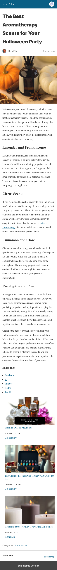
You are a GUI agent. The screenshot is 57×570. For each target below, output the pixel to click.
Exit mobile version (28, 565)
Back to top (49, 557)
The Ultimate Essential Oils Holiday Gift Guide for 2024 (29, 477)
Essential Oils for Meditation (18, 427)
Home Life (10, 536)
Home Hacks (20, 545)
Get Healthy (11, 437)
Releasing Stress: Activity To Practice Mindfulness (29, 526)
